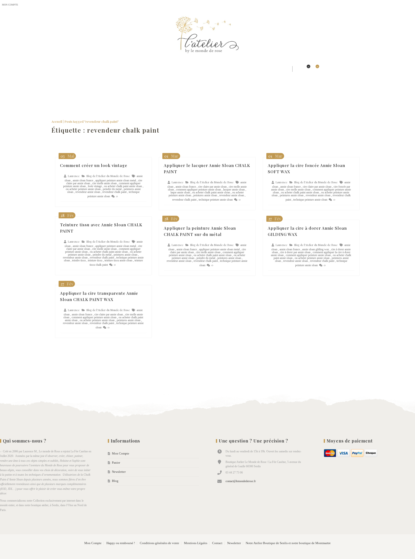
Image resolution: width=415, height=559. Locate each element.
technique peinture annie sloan (216, 199)
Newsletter (42, 4)
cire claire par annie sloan (212, 186)
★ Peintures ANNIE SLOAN (224, 69)
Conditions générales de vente (159, 543)
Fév (67, 215)
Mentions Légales (195, 543)
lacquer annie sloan (234, 189)
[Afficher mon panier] (315, 69)
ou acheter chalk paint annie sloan (123, 186)
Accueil (56, 121)
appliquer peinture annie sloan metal (115, 180)
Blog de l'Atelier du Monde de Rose (108, 176)
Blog (57, 4)
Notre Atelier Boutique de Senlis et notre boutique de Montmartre (288, 543)
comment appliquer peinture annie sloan (198, 189)
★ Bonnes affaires (272, 69)
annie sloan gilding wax (315, 249)
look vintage (95, 186)
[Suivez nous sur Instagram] (400, 5)
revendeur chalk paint (114, 191)
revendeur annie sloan (87, 191)
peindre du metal (112, 189)
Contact (217, 543)
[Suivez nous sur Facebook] (391, 5)
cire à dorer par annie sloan (295, 252)
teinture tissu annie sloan (118, 260)
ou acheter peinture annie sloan (83, 189)
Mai (67, 156)
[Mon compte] (297, 69)
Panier (26, 4)
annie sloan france (83, 180)
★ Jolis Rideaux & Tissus (137, 69)
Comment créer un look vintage (93, 165)
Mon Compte (10, 4)
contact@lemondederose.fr (241, 481)
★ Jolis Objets (180, 69)
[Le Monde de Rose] (207, 36)
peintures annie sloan (205, 195)
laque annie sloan (180, 192)
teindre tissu (79, 260)
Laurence (73, 176)
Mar (171, 156)
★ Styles (99, 69)
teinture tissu (95, 260)
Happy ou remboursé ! (120, 543)
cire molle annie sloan (104, 183)
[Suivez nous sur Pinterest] (410, 5)
